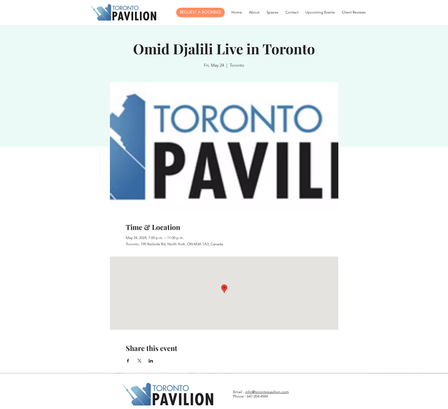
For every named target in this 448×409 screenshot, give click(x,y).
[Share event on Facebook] (128, 361)
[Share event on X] (139, 361)
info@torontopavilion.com (267, 392)
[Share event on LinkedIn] (151, 361)
